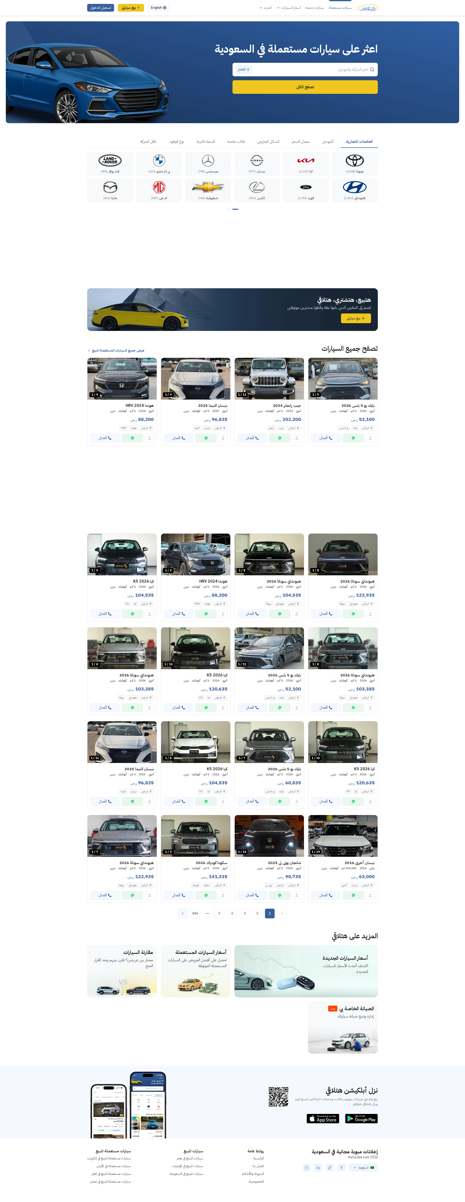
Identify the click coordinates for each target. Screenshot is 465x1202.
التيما (197, 428)
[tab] (359, 142)
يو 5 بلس (343, 428)
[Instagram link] (306, 1167)
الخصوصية (256, 1181)
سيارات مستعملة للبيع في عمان (110, 1181)
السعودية (363, 1167)
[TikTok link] (330, 1167)
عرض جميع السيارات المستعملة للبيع (118, 350)
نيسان (207, 428)
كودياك (196, 885)
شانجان (280, 885)
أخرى (344, 885)
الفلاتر (242, 69)
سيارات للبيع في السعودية (186, 1173)
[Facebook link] (341, 1167)
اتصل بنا (258, 1166)
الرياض (365, 885)
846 (195, 913)
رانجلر (271, 428)
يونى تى (269, 885)
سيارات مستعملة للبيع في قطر (111, 1173)
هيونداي (353, 604)
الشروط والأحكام (253, 1173)
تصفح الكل (305, 87)
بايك (355, 428)
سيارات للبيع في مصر (190, 1158)
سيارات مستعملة (340, 7)
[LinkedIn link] (318, 1167)
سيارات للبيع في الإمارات (187, 1166)
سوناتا (342, 604)
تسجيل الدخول (100, 7)
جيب (281, 428)
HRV (123, 428)
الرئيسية (258, 1158)
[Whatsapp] (353, 438)
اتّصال (323, 438)
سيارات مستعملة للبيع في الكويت (109, 1158)
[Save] (314, 364)
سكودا (207, 885)
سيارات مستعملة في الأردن (113, 1166)
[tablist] (232, 142)
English (156, 8)
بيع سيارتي (129, 7)
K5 (127, 604)
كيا (135, 604)
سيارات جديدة (314, 7)
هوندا (133, 428)
